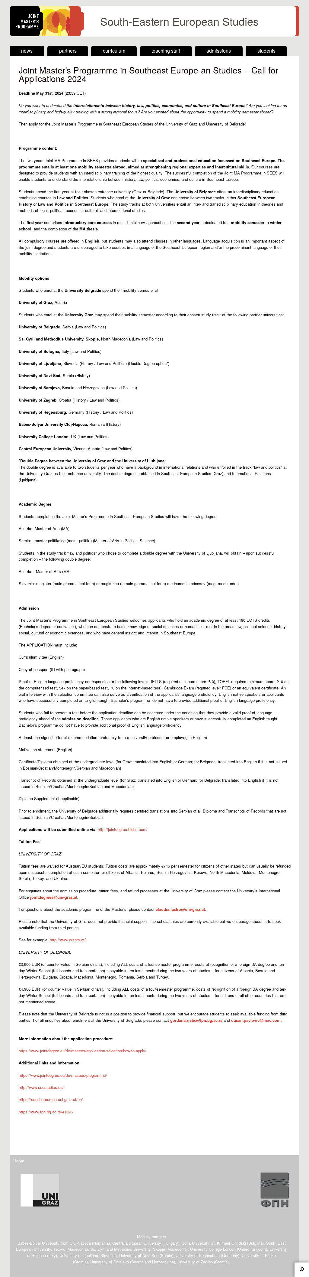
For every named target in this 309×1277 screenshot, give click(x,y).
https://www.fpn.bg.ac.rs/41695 (46, 1112)
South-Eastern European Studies (179, 21)
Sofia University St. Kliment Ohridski (214, 1243)
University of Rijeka (259, 1255)
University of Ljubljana (78, 1255)
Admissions (218, 50)
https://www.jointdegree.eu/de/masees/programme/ (63, 1075)
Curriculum (114, 50)
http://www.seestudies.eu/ (41, 1087)
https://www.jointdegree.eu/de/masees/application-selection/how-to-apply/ (82, 1051)
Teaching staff (165, 50)
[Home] (154, 34)
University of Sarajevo (109, 1262)
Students (266, 50)
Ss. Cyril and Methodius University (120, 1249)
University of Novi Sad (138, 1255)
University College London (213, 1249)
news (27, 50)
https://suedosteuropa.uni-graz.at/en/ (51, 1099)
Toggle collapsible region (302, 1269)
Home (18, 1161)
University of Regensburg (198, 1255)
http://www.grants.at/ (69, 940)
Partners (68, 50)
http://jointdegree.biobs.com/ (123, 829)
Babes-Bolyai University (38, 1243)
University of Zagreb (195, 1262)
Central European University (136, 1243)
